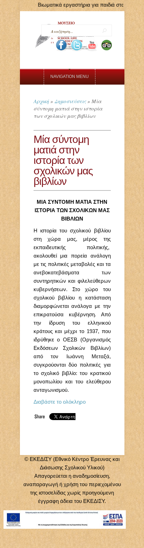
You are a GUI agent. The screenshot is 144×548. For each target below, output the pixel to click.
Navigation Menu (69, 76)
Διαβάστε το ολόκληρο (60, 402)
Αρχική (41, 101)
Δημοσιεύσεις (70, 101)
